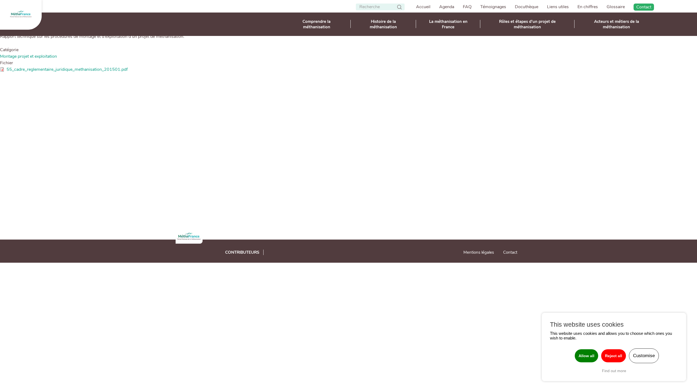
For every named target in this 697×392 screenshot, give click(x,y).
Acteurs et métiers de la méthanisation (616, 24)
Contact (643, 7)
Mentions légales (478, 252)
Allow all (586, 356)
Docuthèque (526, 7)
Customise (644, 355)
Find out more (614, 371)
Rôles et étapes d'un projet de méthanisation (527, 24)
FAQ (467, 7)
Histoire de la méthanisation (383, 24)
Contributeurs (242, 252)
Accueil (423, 7)
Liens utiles (558, 7)
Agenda (446, 7)
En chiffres (587, 7)
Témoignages (493, 7)
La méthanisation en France (448, 24)
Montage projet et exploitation (28, 56)
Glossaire (616, 7)
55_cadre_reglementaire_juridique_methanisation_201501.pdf (67, 69)
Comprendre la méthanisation (316, 24)
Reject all (613, 356)
